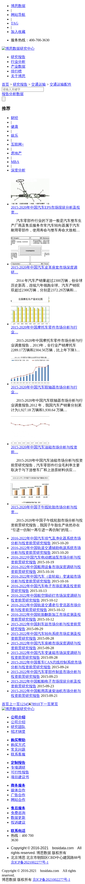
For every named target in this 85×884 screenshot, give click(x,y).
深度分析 (18, 170)
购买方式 (18, 745)
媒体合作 (18, 790)
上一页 (14, 704)
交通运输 (38, 84)
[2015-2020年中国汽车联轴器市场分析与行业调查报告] (30, 384)
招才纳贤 (18, 731)
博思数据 (18, 6)
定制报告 (18, 763)
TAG (14, 23)
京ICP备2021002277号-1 (30, 862)
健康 (14, 127)
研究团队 (18, 727)
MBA (15, 162)
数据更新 (18, 818)
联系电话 (18, 831)
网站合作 (18, 800)
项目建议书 (20, 777)
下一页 (45, 704)
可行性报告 (20, 772)
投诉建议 (18, 822)
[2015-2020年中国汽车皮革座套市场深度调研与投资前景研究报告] (30, 264)
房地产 (16, 153)
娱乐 (14, 135)
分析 (12, 94)
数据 (20, 94)
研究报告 (18, 57)
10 (38, 704)
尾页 (54, 704)
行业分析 (18, 62)
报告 (5, 94)
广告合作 (18, 795)
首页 (5, 84)
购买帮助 (18, 740)
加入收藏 (18, 32)
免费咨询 (18, 813)
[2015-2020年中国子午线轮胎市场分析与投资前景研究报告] (30, 504)
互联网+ (17, 144)
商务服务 (18, 785)
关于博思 (18, 76)
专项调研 (18, 767)
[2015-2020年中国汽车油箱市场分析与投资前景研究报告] (30, 444)
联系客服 (18, 754)
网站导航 (18, 15)
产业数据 (18, 66)
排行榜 (16, 71)
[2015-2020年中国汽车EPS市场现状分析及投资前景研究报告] (30, 204)
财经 (14, 118)
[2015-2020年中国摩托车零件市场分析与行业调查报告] (30, 324)
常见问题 (18, 749)
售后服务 (18, 808)
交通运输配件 (60, 84)
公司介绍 (18, 717)
